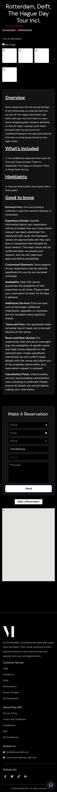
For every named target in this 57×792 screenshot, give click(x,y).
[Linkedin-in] (25, 776)
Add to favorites (16, 26)
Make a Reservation (28, 501)
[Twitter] (12, 776)
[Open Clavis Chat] (50, 785)
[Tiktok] (18, 776)
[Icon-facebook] (5, 776)
